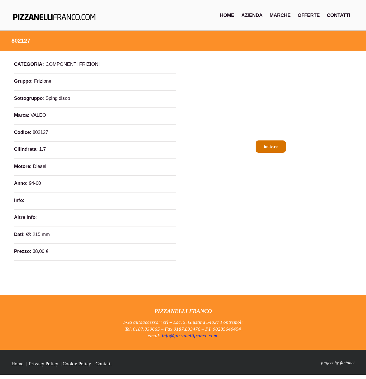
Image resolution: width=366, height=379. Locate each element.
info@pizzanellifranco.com (189, 335)
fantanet (347, 362)
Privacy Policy (43, 363)
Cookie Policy (77, 363)
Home (17, 363)
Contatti (104, 363)
